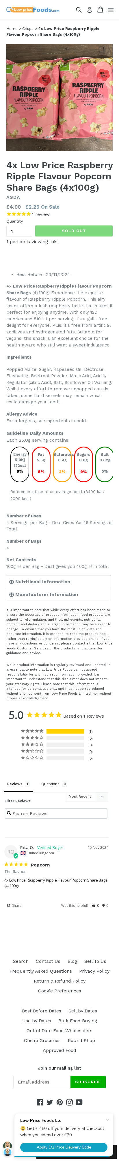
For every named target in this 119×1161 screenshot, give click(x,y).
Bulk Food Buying (77, 1020)
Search (21, 961)
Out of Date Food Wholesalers (59, 1030)
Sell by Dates (82, 1011)
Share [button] (16, 905)
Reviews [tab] (14, 783)
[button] (95, 905)
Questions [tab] (50, 783)
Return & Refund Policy (59, 981)
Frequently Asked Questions (41, 971)
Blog (72, 961)
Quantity (14, 221)
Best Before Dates (41, 1011)
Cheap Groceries (42, 1040)
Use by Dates (36, 1020)
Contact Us (48, 961)
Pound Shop (81, 1040)
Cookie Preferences (59, 991)
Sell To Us (95, 961)
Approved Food (59, 1050)
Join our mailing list (59, 1068)
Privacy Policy (94, 971)
